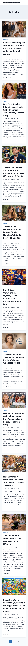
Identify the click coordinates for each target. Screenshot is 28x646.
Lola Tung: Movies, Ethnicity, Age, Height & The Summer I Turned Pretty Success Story (13, 110)
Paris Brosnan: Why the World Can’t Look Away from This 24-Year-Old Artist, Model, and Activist (14, 48)
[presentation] (14, 29)
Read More (7, 77)
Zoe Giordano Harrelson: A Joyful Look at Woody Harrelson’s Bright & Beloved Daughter (12, 232)
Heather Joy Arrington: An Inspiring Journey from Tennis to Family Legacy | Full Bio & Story (13, 419)
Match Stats (7, 56)
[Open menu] (25, 3)
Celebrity (5, 39)
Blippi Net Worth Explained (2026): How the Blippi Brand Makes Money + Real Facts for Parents (14, 605)
